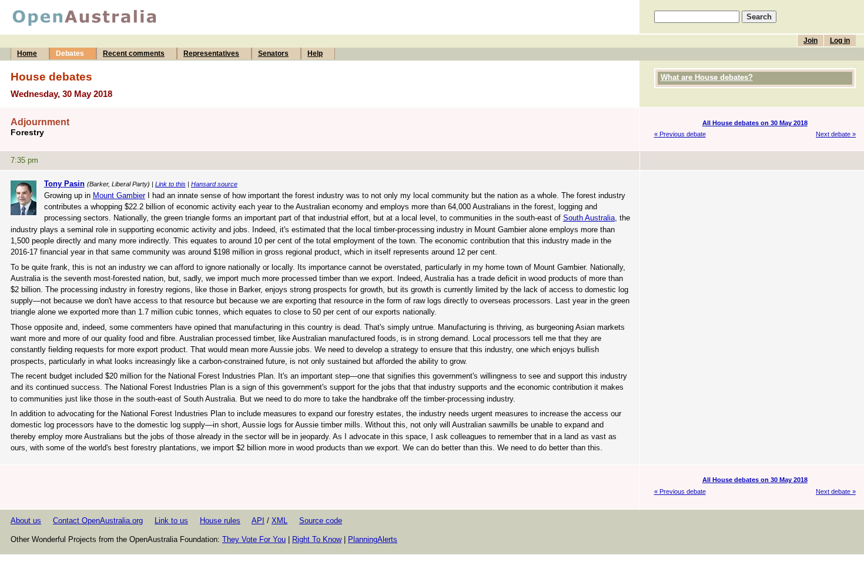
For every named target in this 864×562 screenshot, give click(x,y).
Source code (320, 520)
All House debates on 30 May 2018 (755, 122)
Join (810, 40)
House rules (220, 520)
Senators (273, 53)
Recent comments (134, 53)
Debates (70, 53)
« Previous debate (680, 134)
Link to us (171, 520)
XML (279, 520)
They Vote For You (254, 539)
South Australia (589, 217)
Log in (840, 40)
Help (315, 53)
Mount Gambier (119, 195)
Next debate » (836, 134)
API (258, 520)
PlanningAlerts (372, 539)
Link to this (170, 184)
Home (27, 53)
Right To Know (316, 539)
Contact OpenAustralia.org (98, 520)
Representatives (211, 53)
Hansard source (214, 184)
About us (26, 520)
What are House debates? (707, 77)
